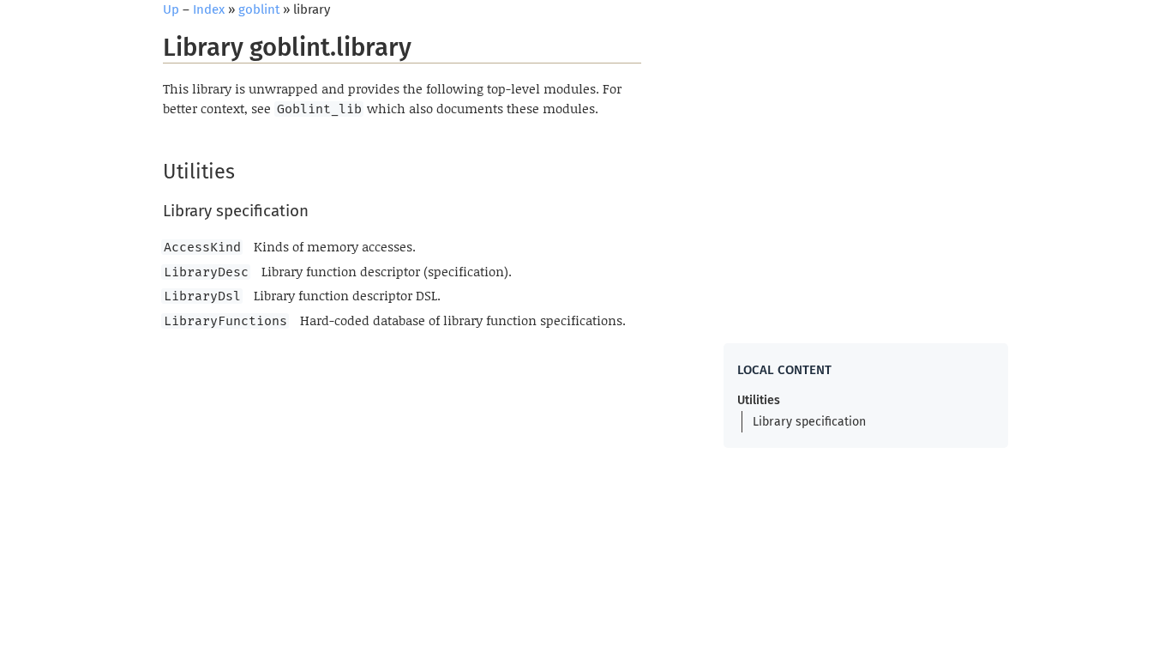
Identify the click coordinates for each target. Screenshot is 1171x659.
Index (209, 9)
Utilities (758, 400)
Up (171, 9)
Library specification (809, 421)
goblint (258, 9)
